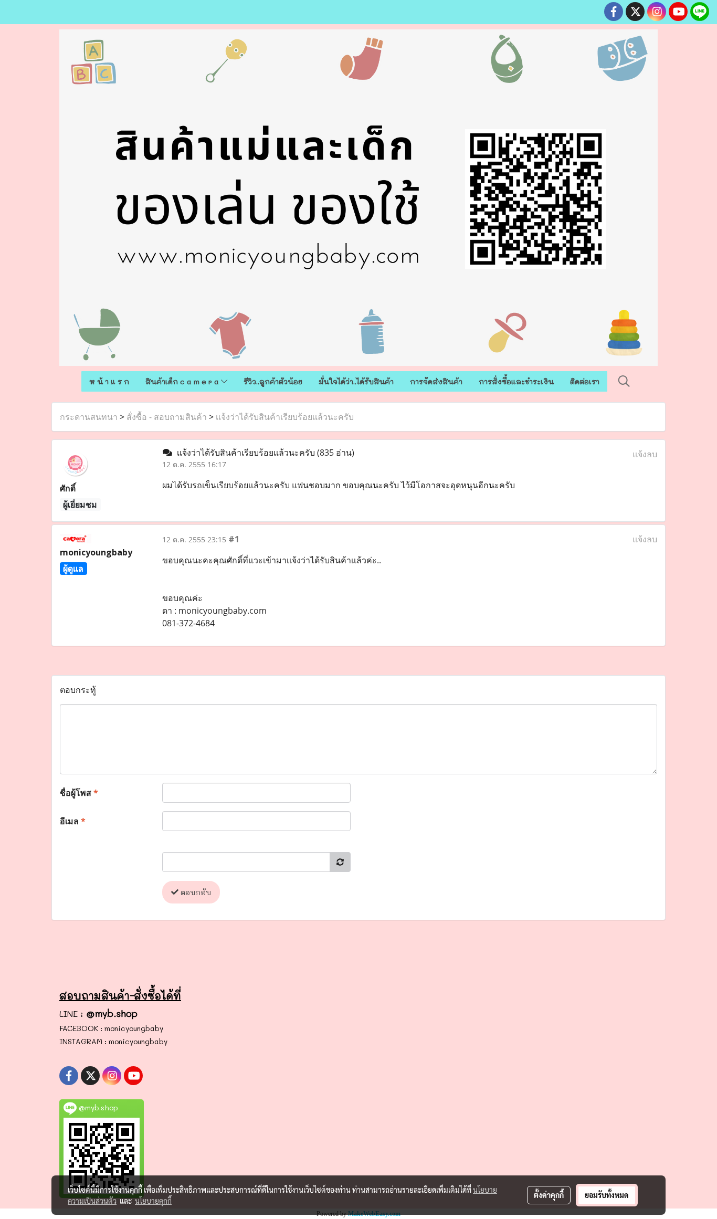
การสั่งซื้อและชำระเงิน (516, 381)
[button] (624, 381)
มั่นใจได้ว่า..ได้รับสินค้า (356, 381)
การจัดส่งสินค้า (436, 381)
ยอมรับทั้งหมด (607, 1195)
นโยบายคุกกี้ (153, 1200)
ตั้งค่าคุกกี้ (549, 1195)
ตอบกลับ (194, 892)
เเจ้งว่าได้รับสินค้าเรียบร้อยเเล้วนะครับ (285, 417)
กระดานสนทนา (89, 417)
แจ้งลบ (644, 454)
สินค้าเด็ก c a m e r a (183, 381)
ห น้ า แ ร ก (109, 381)
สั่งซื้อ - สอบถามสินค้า (166, 417)
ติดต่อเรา (584, 381)
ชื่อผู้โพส (79, 792)
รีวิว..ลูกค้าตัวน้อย (273, 381)
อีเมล (73, 821)
